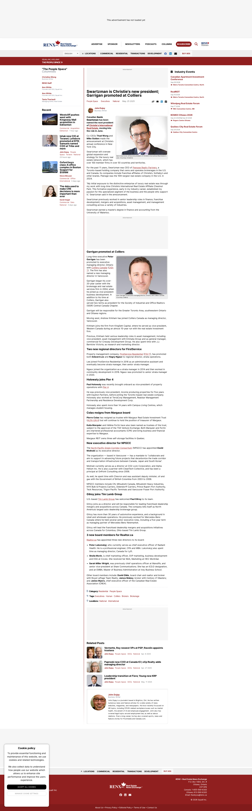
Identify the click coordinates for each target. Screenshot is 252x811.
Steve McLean (66, 176)
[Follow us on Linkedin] (171, 53)
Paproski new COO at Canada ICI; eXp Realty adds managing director (132, 663)
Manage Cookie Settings (26, 793)
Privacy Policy (111, 807)
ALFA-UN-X (93, 420)
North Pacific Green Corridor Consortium (111, 448)
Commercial (106, 53)
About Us (99, 807)
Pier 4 (105, 387)
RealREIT (175, 91)
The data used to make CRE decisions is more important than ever (70, 191)
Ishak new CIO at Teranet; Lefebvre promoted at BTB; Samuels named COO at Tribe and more (70, 142)
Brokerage (134, 596)
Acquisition (75, 128)
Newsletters (132, 44)
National (77, 154)
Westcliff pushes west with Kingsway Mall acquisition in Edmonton (69, 119)
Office (72, 178)
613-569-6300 (200, 792)
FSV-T (147, 354)
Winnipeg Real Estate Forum (185, 103)
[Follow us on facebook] (166, 53)
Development (155, 53)
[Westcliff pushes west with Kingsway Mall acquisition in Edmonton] (50, 119)
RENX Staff (47, 83)
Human (109, 596)
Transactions (137, 53)
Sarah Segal (65, 200)
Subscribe (184, 44)
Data (72, 202)
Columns (167, 44)
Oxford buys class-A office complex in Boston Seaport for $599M (70, 167)
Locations (90, 53)
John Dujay (64, 152)
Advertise (96, 44)
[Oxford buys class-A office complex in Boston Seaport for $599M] (50, 167)
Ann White (46, 87)
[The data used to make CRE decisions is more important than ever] (50, 191)
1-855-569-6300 (199, 790)
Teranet (69, 154)
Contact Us (152, 807)
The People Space (51, 62)
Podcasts (150, 44)
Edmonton (64, 131)
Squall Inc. (202, 800)
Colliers (117, 596)
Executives (105, 101)
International (65, 181)
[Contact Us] (177, 53)
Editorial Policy (125, 807)
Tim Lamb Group (106, 499)
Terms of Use (139, 807)
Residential (122, 53)
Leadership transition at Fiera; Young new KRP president (130, 677)
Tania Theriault (48, 99)
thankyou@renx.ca (199, 795)
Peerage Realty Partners (145, 167)
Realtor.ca (91, 540)
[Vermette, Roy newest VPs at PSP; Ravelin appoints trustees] (94, 653)
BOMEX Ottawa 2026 (182, 115)
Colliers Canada (99, 267)
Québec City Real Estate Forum (187, 126)
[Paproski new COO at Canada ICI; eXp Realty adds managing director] (94, 667)
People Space (92, 101)
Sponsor (112, 44)
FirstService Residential (131, 354)
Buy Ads (186, 53)
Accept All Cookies (27, 787)
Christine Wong (49, 77)
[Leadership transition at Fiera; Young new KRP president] (94, 681)
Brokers (125, 596)
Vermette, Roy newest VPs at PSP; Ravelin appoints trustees (133, 649)
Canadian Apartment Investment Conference (187, 78)
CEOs (129, 654)
